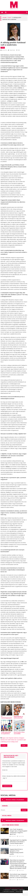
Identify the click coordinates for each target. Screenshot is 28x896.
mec (15, 739)
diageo (3, 738)
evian (7, 738)
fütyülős (11, 738)
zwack (16, 741)
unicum (9, 741)
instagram (21, 738)
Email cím (4, 770)
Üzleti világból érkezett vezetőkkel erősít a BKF (5, 745)
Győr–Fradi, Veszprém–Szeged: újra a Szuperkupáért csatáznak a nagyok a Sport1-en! (18, 832)
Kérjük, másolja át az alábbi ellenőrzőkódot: (14, 776)
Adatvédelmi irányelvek (8, 891)
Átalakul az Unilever (24, 745)
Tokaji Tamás (12, 50)
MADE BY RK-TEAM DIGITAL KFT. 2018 (14, 888)
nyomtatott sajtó (21, 739)
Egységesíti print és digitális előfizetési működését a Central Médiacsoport (18, 841)
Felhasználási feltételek (21, 891)
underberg (3, 741)
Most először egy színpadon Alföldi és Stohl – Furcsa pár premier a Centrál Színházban (18, 876)
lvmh (6, 739)
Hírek (2, 47)
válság (12, 741)
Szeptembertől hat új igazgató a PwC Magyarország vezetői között (16, 852)
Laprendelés (22, 889)
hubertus (16, 738)
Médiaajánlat (14, 889)
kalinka (2, 739)
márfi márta (11, 739)
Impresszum (7, 889)
